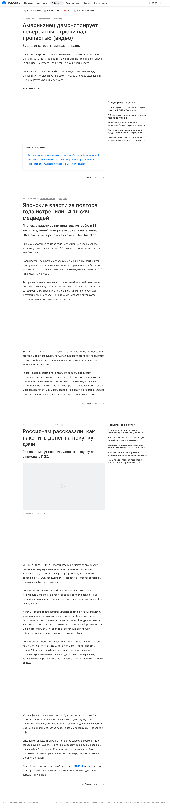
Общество (57, 19)
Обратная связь (147, 802)
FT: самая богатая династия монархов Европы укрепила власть (126, 124)
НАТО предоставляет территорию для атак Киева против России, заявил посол (126, 461)
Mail (4, 802)
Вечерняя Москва (47, 199)
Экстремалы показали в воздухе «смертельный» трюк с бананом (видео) (63, 155)
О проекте (59, 802)
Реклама (22, 802)
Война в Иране (54, 10)
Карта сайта (160, 802)
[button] (64, 486)
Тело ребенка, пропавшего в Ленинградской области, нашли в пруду (125, 431)
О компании (12, 802)
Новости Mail (44, 19)
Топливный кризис (86, 10)
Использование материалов (128, 802)
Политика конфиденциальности (103, 802)
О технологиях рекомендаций (77, 802)
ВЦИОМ (78, 766)
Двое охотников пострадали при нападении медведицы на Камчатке (126, 138)
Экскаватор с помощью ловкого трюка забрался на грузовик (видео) (61, 159)
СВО (69, 10)
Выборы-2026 (34, 10)
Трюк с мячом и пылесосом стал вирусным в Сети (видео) (56, 164)
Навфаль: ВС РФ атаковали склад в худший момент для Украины (126, 438)
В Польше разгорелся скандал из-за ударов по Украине (127, 116)
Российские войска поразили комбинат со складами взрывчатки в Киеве (127, 453)
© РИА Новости (46, 425)
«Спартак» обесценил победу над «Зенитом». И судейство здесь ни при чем (127, 446)
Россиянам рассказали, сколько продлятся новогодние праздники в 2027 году (126, 131)
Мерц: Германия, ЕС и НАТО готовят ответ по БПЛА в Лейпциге (127, 109)
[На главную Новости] (13, 3)
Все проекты (33, 802)
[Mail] (4, 3)
